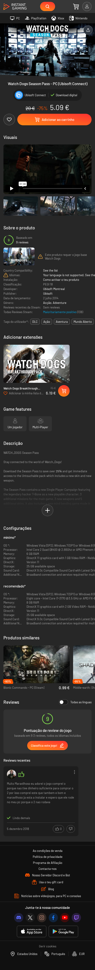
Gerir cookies (47, 946)
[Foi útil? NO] (70, 829)
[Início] (15, 6)
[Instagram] (41, 917)
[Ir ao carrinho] (76, 6)
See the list (50, 270)
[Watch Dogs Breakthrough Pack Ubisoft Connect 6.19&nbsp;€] (36, 364)
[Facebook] (53, 917)
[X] (30, 917)
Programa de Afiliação (47, 863)
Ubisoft (48, 293)
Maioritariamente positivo (60, 312)
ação (46, 321)
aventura (62, 321)
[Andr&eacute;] (11, 774)
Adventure (59, 303)
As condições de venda (47, 851)
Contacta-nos (47, 869)
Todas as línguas (81, 702)
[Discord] (18, 917)
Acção (47, 303)
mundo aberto (83, 321)
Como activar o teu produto (61, 279)
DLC (35, 321)
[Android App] (63, 931)
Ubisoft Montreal (54, 289)
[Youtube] (64, 917)
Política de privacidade (47, 857)
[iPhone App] (31, 931)
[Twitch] (76, 917)
